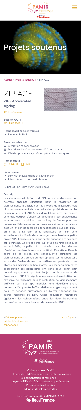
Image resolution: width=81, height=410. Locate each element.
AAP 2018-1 (15, 123)
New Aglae (68, 317)
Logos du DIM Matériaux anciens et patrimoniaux (40, 381)
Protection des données (40, 385)
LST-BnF (13, 164)
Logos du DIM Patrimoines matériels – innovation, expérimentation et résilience (42, 375)
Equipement (15, 112)
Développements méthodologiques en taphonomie (16, 321)
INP (27, 164)
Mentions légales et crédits (40, 388)
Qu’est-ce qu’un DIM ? (40, 370)
